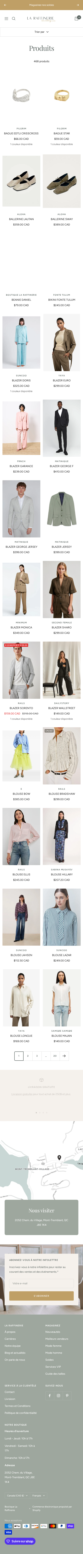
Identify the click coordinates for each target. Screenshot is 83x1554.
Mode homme (53, 1352)
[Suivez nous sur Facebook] (49, 1395)
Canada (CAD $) (15, 1495)
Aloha (21, 214)
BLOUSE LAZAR (61, 955)
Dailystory (61, 703)
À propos (10, 1332)
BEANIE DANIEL (21, 299)
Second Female (62, 622)
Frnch (21, 461)
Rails (21, 703)
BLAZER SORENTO (21, 708)
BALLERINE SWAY (62, 219)
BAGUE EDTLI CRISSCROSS (21, 133)
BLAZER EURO (62, 380)
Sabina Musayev (62, 869)
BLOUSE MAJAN (62, 1035)
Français (36, 1495)
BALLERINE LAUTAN (21, 219)
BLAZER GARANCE (21, 466)
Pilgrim (21, 128)
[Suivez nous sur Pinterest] (67, 1395)
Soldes (49, 1359)
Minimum (21, 622)
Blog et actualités (15, 1352)
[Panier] (76, 18)
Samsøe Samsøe (61, 1031)
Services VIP (53, 1366)
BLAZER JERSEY (62, 547)
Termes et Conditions (17, 1406)
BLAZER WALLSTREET (61, 708)
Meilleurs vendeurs (56, 1339)
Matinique (62, 461)
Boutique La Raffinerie (21, 295)
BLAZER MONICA (21, 627)
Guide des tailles (55, 1373)
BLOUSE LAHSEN (21, 955)
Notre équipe (13, 1346)
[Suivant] (64, 1056)
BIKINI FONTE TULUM (61, 299)
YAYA (61, 375)
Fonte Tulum (61, 295)
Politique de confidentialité (21, 1413)
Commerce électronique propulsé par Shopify (52, 1508)
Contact (9, 1392)
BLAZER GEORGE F (62, 466)
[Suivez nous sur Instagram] (58, 1395)
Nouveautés (52, 1332)
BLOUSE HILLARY (62, 874)
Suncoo (21, 375)
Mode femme (53, 1346)
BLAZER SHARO (62, 627)
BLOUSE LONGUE (21, 1035)
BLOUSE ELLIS (21, 874)
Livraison (10, 1399)
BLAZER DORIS (21, 380)
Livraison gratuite (21, 1094)
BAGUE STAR (62, 133)
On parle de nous (15, 1359)
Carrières (10, 1339)
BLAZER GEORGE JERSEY (21, 547)
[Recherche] (13, 18)
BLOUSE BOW (21, 794)
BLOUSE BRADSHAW (62, 794)
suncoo (21, 950)
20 (55, 1056)
